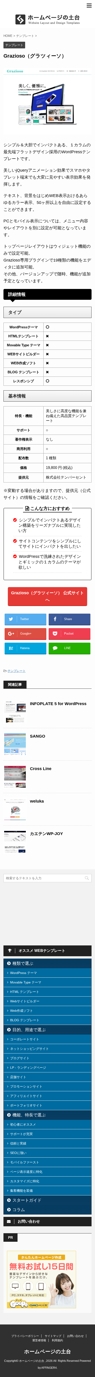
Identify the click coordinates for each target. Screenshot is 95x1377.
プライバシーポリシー (25, 1336)
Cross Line (40, 768)
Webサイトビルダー (24, 1001)
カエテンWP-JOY (46, 833)
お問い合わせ (75, 1336)
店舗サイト (18, 1077)
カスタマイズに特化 (24, 1181)
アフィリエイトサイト (26, 1096)
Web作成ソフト (21, 1010)
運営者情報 (39, 1340)
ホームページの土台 (47, 1351)
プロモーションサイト (26, 1086)
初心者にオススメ (23, 1124)
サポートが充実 (21, 1134)
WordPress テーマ (23, 973)
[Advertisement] (38, 913)
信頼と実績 (18, 1143)
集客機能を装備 (21, 1190)
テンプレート (17, 671)
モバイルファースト (24, 1162)
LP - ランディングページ (28, 1067)
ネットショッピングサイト (29, 1048)
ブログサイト (20, 1058)
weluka (37, 801)
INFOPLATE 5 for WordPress (58, 703)
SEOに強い (18, 1153)
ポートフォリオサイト (26, 1105)
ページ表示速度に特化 (26, 1172)
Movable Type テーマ (25, 982)
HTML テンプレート (24, 992)
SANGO (37, 736)
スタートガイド (27, 1200)
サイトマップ (53, 1336)
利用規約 (57, 1340)
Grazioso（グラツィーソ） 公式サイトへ (47, 596)
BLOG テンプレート (24, 1020)
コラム (18, 1209)
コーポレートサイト (24, 1039)
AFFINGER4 (49, 1367)
